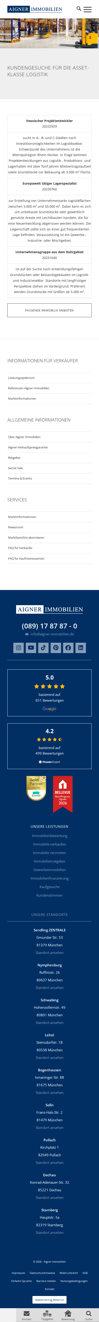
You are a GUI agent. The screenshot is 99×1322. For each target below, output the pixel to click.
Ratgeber (14, 458)
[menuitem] (79, 9)
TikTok (43, 648)
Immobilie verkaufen (49, 844)
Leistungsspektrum (21, 378)
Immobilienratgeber (49, 861)
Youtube (31, 648)
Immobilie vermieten (49, 852)
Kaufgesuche (50, 886)
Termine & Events (20, 478)
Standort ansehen (50, 952)
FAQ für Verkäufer (20, 548)
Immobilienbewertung (49, 835)
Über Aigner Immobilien (24, 437)
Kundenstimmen (49, 895)
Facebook (68, 648)
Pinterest (56, 648)
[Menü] (85, 9)
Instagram (18, 648)
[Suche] (79, 9)
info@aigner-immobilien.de (52, 634)
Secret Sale (15, 468)
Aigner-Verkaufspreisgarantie (28, 447)
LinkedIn (81, 648)
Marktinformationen (22, 398)
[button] (26, 1315)
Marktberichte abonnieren (26, 537)
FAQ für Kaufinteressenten (26, 558)
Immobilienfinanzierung (50, 878)
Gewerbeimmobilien (49, 869)
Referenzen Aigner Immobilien (28, 388)
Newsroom (15, 527)
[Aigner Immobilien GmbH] (34, 9)
